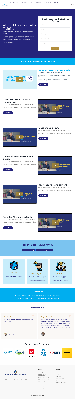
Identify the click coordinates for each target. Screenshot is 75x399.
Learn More (43, 84)
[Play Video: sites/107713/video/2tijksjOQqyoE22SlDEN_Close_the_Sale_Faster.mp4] (19, 137)
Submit (55, 48)
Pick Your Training (29, 250)
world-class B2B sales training (21, 36)
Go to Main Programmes (44, 250)
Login (72, 4)
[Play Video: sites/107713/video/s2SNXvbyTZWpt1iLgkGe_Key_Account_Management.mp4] (19, 194)
